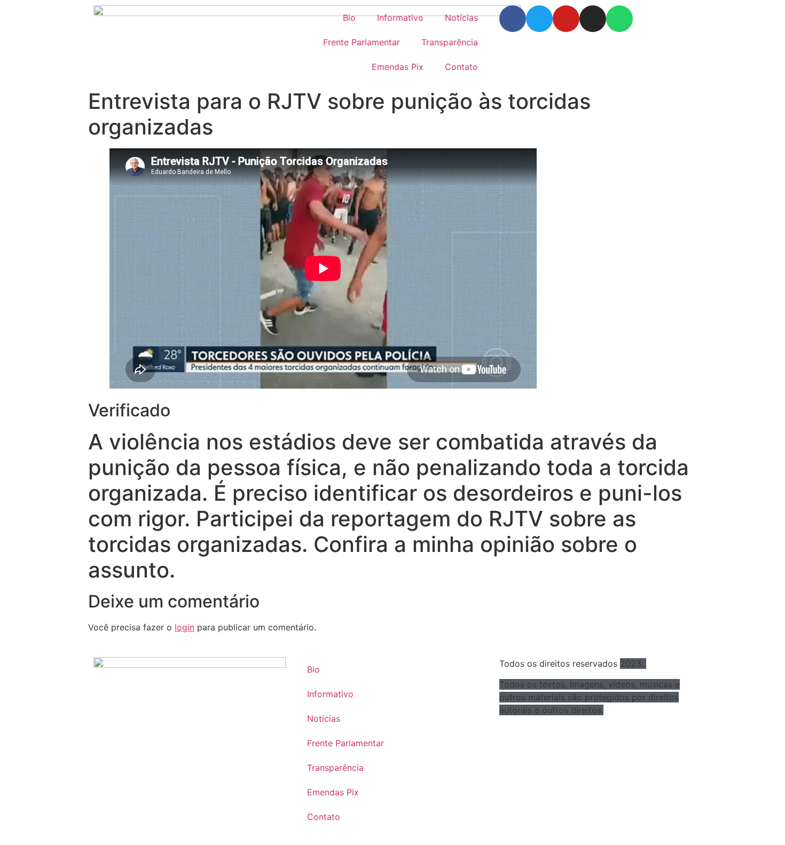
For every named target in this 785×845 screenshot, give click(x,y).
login (184, 627)
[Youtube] (566, 18)
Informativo (400, 17)
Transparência (449, 42)
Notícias (461, 17)
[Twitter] (539, 18)
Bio (349, 17)
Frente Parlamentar (361, 42)
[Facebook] (512, 18)
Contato (461, 66)
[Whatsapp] (619, 18)
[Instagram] (592, 18)
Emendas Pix (397, 66)
